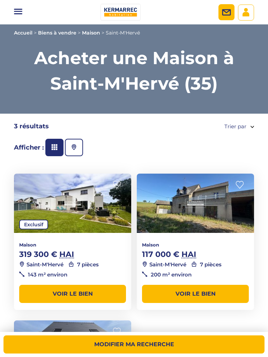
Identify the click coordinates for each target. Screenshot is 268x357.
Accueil (23, 33)
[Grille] (54, 147)
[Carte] (74, 147)
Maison (91, 33)
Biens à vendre (57, 33)
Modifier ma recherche (134, 344)
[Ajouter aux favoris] (119, 185)
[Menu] (18, 12)
